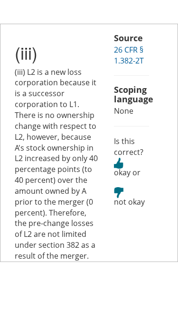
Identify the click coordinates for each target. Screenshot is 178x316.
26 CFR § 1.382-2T (129, 55)
